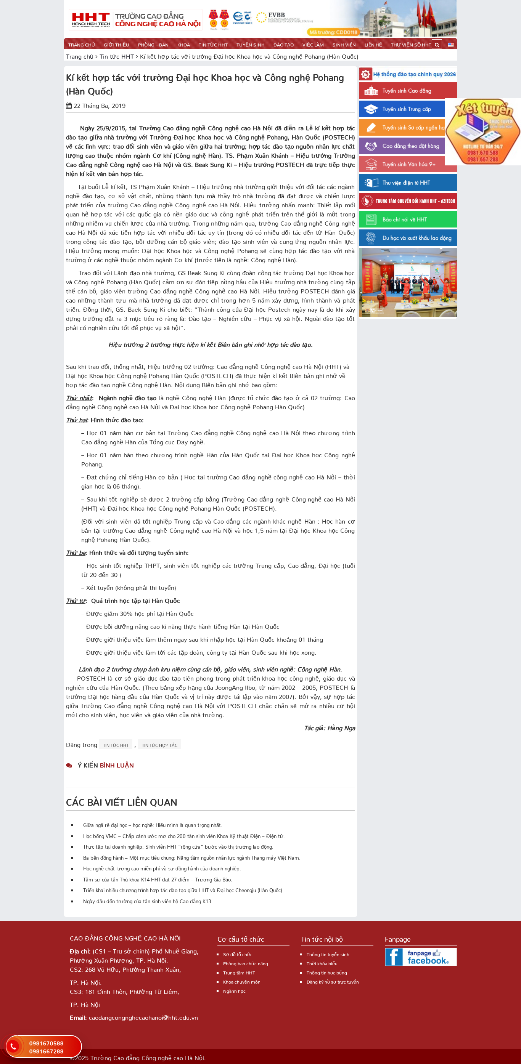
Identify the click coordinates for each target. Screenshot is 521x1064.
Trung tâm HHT (239, 971)
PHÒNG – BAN (153, 43)
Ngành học (234, 990)
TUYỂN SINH (250, 43)
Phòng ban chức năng (245, 962)
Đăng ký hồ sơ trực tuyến (333, 980)
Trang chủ (81, 43)
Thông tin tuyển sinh (328, 953)
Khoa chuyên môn (241, 980)
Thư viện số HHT (411, 43)
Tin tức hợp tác (159, 744)
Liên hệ (373, 43)
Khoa (183, 43)
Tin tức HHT (213, 43)
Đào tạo (283, 43)
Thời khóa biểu (322, 962)
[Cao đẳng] (136, 19)
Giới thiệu (116, 43)
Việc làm (313, 43)
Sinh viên (344, 43)
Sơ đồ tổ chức (237, 953)
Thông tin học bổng (327, 971)
